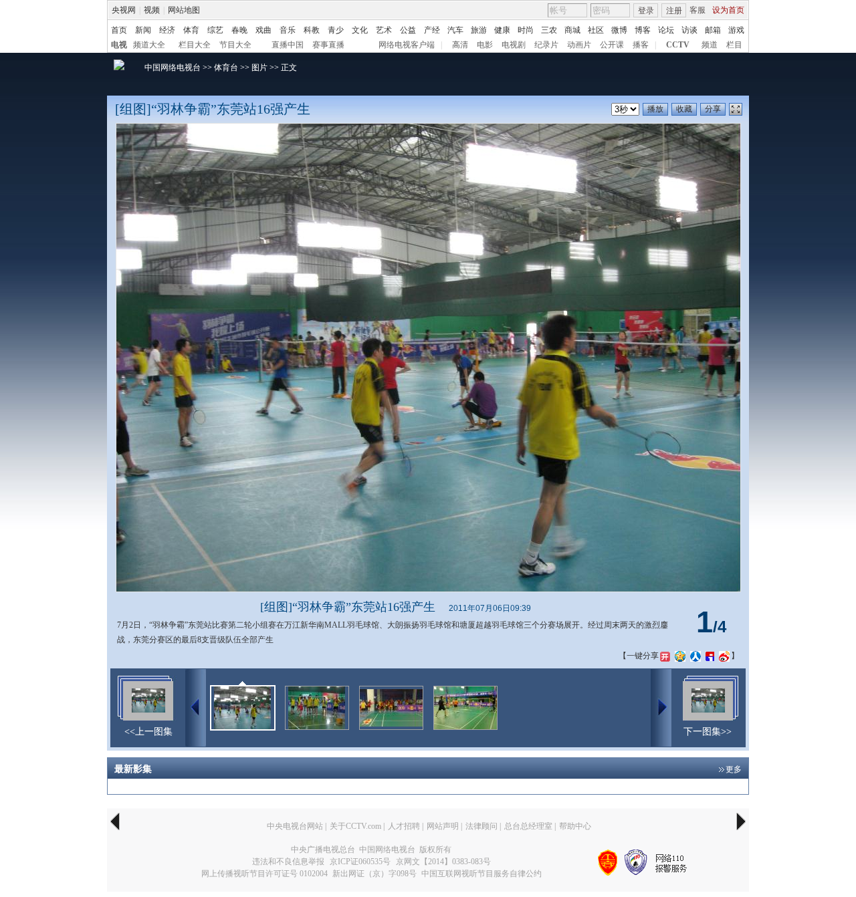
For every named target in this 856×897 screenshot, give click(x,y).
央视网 (124, 10)
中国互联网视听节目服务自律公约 (481, 873)
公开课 (612, 44)
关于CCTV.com (355, 826)
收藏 (684, 109)
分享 (713, 109)
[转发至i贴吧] (710, 655)
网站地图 (184, 10)
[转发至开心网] (665, 655)
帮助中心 (575, 826)
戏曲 (263, 30)
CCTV (677, 44)
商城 (572, 30)
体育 (191, 30)
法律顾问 (481, 826)
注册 (674, 10)
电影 (485, 44)
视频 (152, 10)
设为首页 (728, 10)
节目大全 (235, 44)
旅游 (479, 30)
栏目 (734, 44)
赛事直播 (328, 44)
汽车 (455, 30)
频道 (710, 44)
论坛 (666, 30)
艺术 (384, 30)
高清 (460, 44)
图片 (259, 67)
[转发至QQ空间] (680, 655)
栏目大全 (195, 44)
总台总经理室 (528, 826)
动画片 (579, 44)
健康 (502, 30)
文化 (360, 30)
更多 (734, 769)
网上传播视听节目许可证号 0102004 (264, 873)
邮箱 (713, 30)
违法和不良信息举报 (288, 861)
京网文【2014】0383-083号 (443, 861)
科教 (312, 30)
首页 (119, 30)
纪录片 (546, 44)
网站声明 (443, 826)
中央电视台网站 (295, 826)
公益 (408, 30)
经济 (167, 30)
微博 (619, 30)
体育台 (226, 67)
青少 (336, 30)
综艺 (215, 30)
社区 (596, 30)
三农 (549, 30)
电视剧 (514, 44)
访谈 (689, 30)
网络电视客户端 (407, 44)
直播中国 (288, 44)
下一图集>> (707, 732)
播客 (641, 44)
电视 (119, 44)
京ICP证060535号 (360, 861)
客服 (697, 10)
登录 (646, 10)
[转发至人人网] (695, 655)
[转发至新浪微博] (724, 655)
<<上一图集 (148, 732)
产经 (432, 30)
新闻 (143, 30)
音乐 (288, 30)
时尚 (526, 30)
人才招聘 (404, 826)
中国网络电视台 (172, 67)
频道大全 (149, 44)
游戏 (736, 30)
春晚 (239, 30)
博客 (643, 30)
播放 (655, 109)
